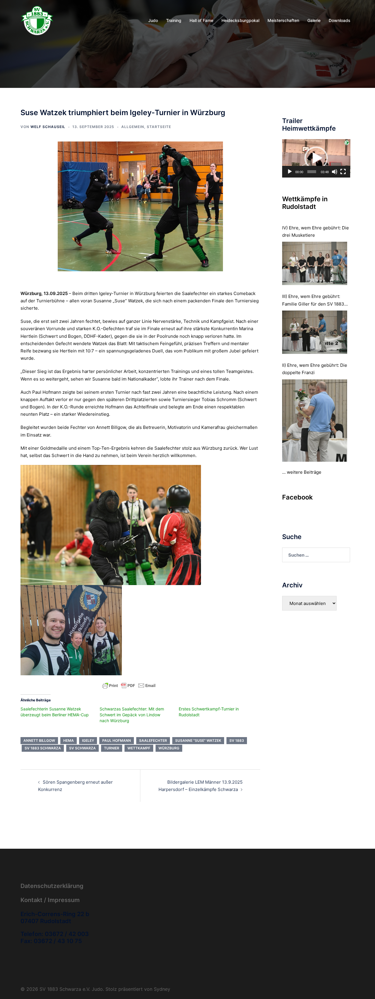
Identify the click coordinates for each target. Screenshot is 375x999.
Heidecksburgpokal (240, 20)
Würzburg (168, 748)
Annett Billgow (39, 740)
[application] (316, 158)
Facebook (297, 497)
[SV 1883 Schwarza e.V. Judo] (37, 20)
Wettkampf (138, 748)
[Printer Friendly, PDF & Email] (128, 685)
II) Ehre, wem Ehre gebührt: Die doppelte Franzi (314, 368)
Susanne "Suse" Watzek (198, 740)
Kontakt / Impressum (50, 899)
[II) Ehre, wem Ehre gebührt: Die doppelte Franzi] (314, 420)
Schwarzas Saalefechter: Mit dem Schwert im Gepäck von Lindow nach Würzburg (132, 714)
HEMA (68, 740)
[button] (316, 158)
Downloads (339, 20)
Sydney (162, 989)
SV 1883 (236, 740)
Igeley (88, 740)
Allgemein (132, 127)
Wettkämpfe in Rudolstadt (305, 202)
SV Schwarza (82, 748)
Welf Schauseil (47, 127)
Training (173, 20)
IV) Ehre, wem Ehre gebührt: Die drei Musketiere (315, 231)
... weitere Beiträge (301, 472)
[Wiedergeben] (290, 172)
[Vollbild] (343, 172)
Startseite (159, 127)
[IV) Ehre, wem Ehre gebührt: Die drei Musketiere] (314, 263)
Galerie (314, 20)
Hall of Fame (201, 20)
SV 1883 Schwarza (43, 748)
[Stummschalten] (335, 172)
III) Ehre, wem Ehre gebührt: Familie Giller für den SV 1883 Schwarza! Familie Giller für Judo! (313, 300)
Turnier (111, 748)
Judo (153, 20)
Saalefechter (153, 740)
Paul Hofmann (116, 740)
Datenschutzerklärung (52, 885)
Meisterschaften (283, 20)
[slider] (311, 171)
